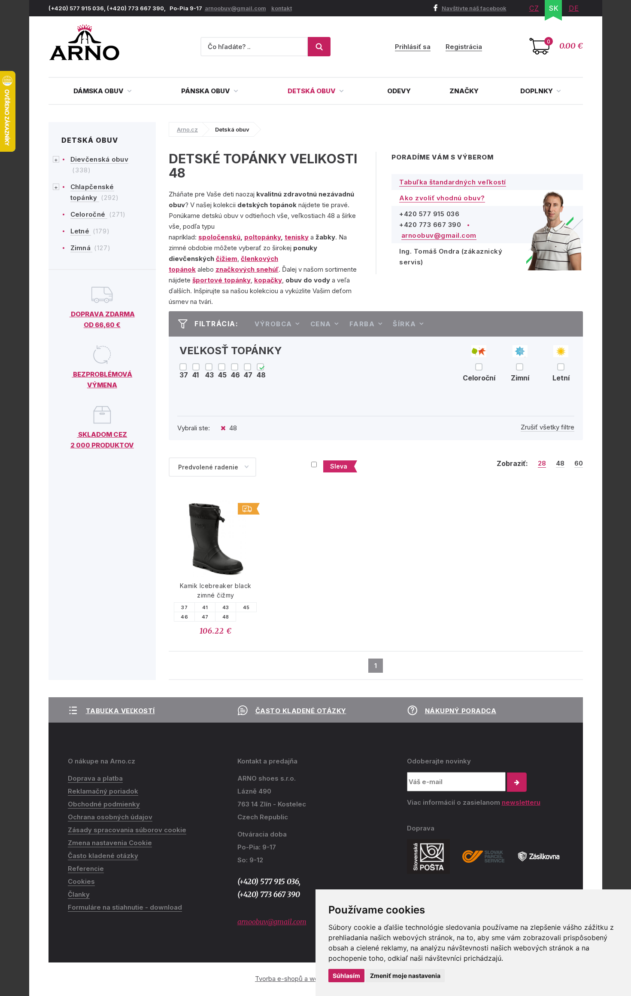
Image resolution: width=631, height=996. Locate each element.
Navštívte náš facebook (474, 8)
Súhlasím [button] (346, 975)
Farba (362, 324)
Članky (79, 894)
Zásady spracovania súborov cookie (127, 830)
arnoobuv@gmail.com (235, 8)
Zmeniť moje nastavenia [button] (405, 975)
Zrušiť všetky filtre (547, 427)
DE (574, 8)
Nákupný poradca (461, 711)
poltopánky (262, 237)
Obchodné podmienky (104, 804)
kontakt (281, 8)
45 (246, 607)
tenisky (297, 237)
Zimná (81, 248)
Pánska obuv (206, 91)
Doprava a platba (95, 778)
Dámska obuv (99, 91)
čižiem (226, 258)
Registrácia (464, 47)
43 (225, 607)
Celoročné (88, 214)
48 (560, 463)
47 (205, 617)
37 (184, 607)
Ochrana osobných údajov (110, 817)
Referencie (86, 868)
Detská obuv (312, 91)
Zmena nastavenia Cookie (110, 843)
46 (184, 617)
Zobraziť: (512, 463)
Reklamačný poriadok (103, 791)
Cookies (81, 881)
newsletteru (521, 802)
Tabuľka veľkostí (120, 711)
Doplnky (537, 91)
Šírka (404, 324)
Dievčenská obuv (99, 159)
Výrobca (273, 324)
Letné (80, 231)
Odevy (399, 91)
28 (542, 463)
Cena (320, 324)
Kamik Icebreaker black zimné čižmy (216, 590)
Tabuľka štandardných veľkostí (452, 182)
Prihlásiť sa (413, 47)
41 (205, 607)
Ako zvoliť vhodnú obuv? (442, 198)
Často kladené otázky (300, 711)
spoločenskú (219, 237)
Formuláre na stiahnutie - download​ (125, 907)
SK (554, 8)
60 (578, 463)
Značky (464, 91)
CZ (534, 8)
